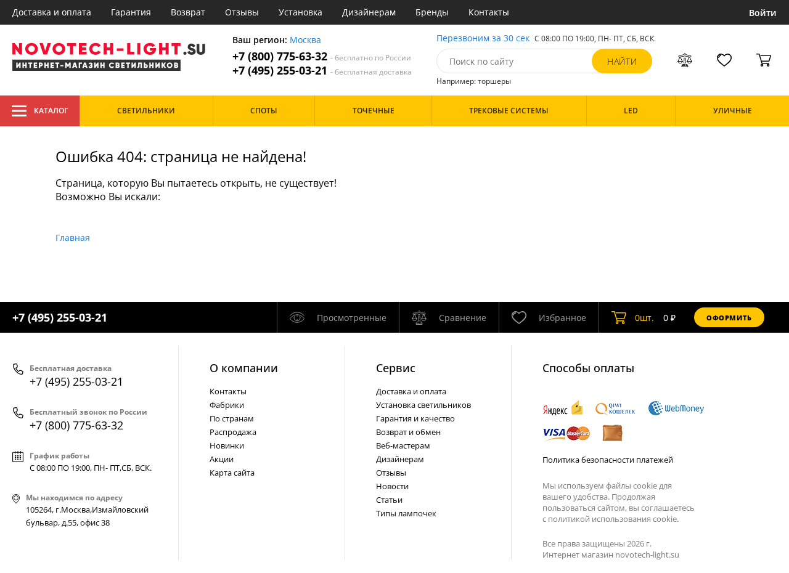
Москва (305, 40)
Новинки (227, 445)
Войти (763, 12)
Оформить (729, 317)
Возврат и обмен (408, 431)
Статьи (389, 499)
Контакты (488, 12)
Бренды (432, 12)
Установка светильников (423, 404)
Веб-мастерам (403, 445)
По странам (232, 418)
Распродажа (233, 431)
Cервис (395, 367)
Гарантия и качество (415, 418)
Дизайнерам (369, 12)
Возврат (188, 12)
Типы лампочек (406, 513)
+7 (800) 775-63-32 (321, 56)
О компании (244, 367)
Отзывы (242, 12)
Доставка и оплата (51, 12)
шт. (644, 317)
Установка (300, 12)
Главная (72, 237)
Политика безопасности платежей (607, 459)
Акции (222, 459)
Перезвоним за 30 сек (482, 38)
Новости (392, 486)
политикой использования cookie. (613, 518)
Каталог (51, 110)
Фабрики (227, 404)
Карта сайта (232, 472)
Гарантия (131, 12)
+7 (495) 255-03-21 (322, 70)
